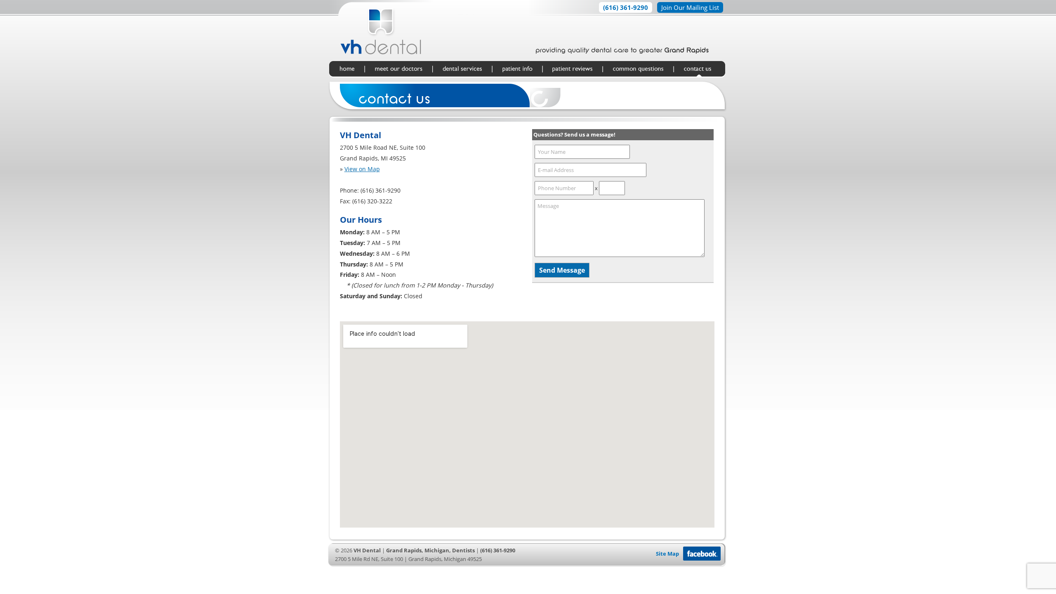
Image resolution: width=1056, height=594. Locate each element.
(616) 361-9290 (625, 7)
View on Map (362, 169)
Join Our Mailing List (690, 7)
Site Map (667, 553)
